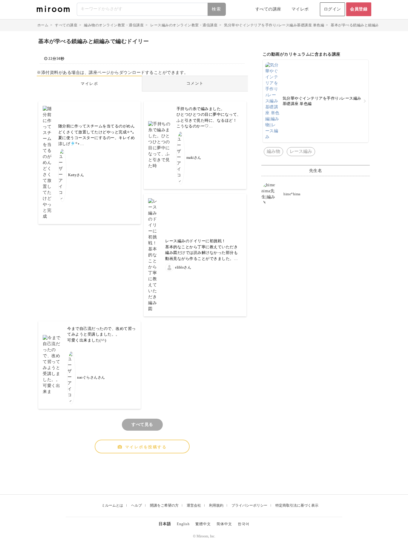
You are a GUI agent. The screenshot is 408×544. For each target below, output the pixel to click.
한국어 (243, 524)
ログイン (332, 9)
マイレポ (300, 9)
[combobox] (151, 9)
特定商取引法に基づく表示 (296, 505)
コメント (195, 83)
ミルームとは (112, 505)
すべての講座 (268, 9)
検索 (216, 9)
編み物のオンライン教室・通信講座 (114, 25)
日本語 (165, 524)
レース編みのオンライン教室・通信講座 (183, 25)
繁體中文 (203, 524)
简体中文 (224, 524)
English (183, 524)
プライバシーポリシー (249, 505)
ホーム (43, 25)
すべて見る (142, 424)
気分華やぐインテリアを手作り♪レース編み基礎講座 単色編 (274, 25)
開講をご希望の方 (164, 505)
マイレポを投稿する (146, 447)
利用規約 (216, 505)
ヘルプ (136, 505)
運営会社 (194, 505)
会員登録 (358, 9)
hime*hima (291, 194)
